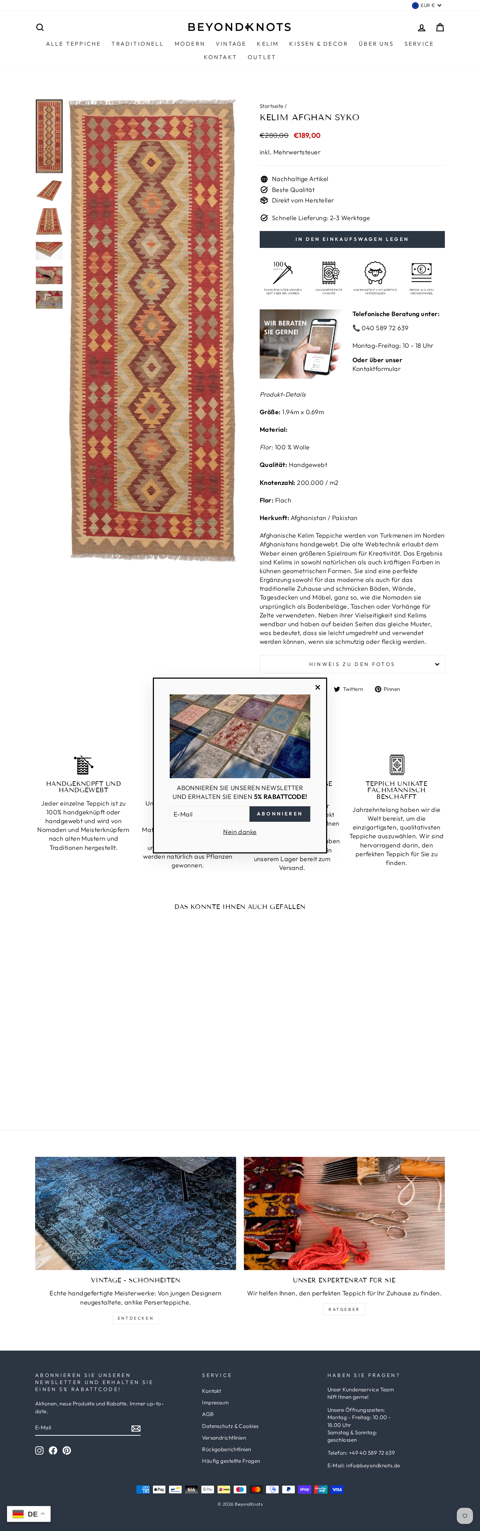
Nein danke (240, 832)
